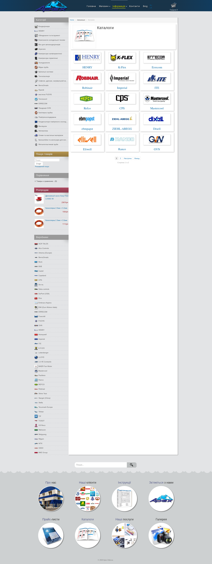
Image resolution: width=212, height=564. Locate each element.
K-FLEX (42, 348)
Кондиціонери (44, 26)
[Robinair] (87, 78)
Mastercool (157, 108)
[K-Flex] (122, 58)
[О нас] (50, 498)
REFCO (42, 384)
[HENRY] (87, 58)
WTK (40, 443)
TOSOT (42, 421)
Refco (87, 108)
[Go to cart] (174, 5)
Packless (42, 375)
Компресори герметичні (48, 58)
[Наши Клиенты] (87, 498)
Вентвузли (43, 126)
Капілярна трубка (46, 113)
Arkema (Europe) (45, 253)
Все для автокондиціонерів (49, 45)
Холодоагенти (44, 63)
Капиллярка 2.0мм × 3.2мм (56, 208)
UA (151, 8)
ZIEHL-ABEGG (122, 129)
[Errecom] (157, 58)
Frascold (42, 316)
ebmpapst (87, 129)
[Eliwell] (87, 139)
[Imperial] (122, 78)
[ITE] (157, 78)
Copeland (42, 275)
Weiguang (42, 434)
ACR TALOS (43, 244)
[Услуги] (124, 535)
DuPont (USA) (44, 294)
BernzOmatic (44, 85)
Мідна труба (43, 67)
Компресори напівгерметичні (50, 54)
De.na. (41, 285)
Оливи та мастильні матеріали (51, 135)
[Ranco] (122, 139)
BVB (40, 266)
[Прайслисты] (50, 535)
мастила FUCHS (45, 94)
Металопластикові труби (48, 144)
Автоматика (43, 131)
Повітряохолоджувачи (47, 117)
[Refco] (87, 98)
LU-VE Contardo (45, 362)
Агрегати (42, 49)
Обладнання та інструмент (49, 35)
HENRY (87, 67)
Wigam (41, 439)
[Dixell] (157, 119)
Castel (41, 271)
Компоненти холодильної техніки (52, 40)
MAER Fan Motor (45, 366)
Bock (40, 262)
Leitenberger (43, 353)
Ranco (122, 149)
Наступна (128, 158)
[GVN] (157, 139)
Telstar (41, 412)
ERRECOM (43, 104)
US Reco (42, 425)
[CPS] (122, 98)
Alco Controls (44, 248)
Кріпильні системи (46, 72)
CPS (122, 108)
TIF (40, 416)
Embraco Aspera (45, 303)
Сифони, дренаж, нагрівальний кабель (53, 81)
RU (151, 5)
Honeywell (42, 334)
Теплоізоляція (44, 76)
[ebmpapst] (87, 119)
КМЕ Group (43, 452)
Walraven (42, 430)
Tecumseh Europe (46, 407)
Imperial (122, 88)
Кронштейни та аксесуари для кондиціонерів (53, 140)
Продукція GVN (45, 108)
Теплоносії (43, 99)
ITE (157, 88)
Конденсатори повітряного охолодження (53, 122)
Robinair (87, 88)
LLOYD (41, 357)
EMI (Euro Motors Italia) (48, 307)
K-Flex (122, 67)
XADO (41, 448)
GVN (157, 149)
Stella (41, 403)
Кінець (137, 158)
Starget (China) (44, 398)
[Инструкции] (124, 498)
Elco (40, 298)
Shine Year (43, 393)
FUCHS (41, 321)
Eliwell (87, 149)
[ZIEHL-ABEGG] (122, 119)
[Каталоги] (87, 535)
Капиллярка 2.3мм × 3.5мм (56, 220)
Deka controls (44, 289)
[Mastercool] (157, 98)
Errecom (157, 67)
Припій (41, 90)
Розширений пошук (42, 166)
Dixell (157, 129)
